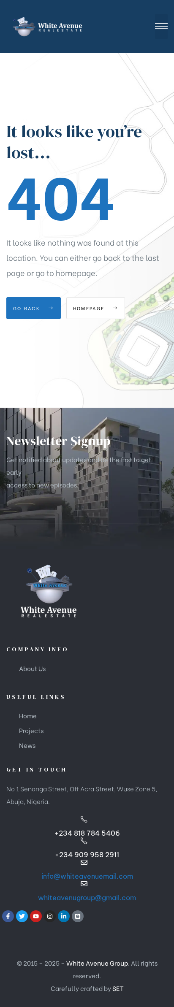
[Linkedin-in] (64, 916)
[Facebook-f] (8, 916)
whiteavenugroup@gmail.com (87, 897)
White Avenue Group (97, 962)
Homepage (90, 308)
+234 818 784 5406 (87, 833)
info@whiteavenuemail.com (87, 876)
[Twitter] (22, 916)
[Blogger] (78, 916)
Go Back (27, 308)
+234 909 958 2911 (87, 854)
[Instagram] (50, 916)
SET (118, 988)
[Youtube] (36, 916)
